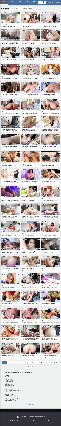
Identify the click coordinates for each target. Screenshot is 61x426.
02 (9, 362)
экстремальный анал (10, 401)
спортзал (7, 375)
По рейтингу (15, 8)
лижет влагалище (9, 399)
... (46, 362)
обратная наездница (10, 383)
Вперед (30, 366)
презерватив (8, 386)
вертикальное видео (10, 400)
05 (23, 362)
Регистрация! (56, 2)
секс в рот (7, 377)
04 (18, 362)
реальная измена (9, 388)
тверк (6, 396)
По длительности (27, 8)
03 (13, 362)
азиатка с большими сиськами (13, 390)
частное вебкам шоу (10, 395)
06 (27, 362)
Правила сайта (27, 420)
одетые (7, 393)
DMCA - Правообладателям (16, 420)
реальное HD (8, 389)
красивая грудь (9, 384)
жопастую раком (9, 385)
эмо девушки (8, 376)
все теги (32, 404)
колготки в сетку (9, 394)
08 (37, 362)
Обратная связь (36, 420)
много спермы (9, 381)
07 (32, 362)
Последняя (54, 362)
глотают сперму (9, 380)
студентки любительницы (11, 398)
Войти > (50, 2)
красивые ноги (9, 379)
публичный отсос (9, 391)
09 (41, 362)
